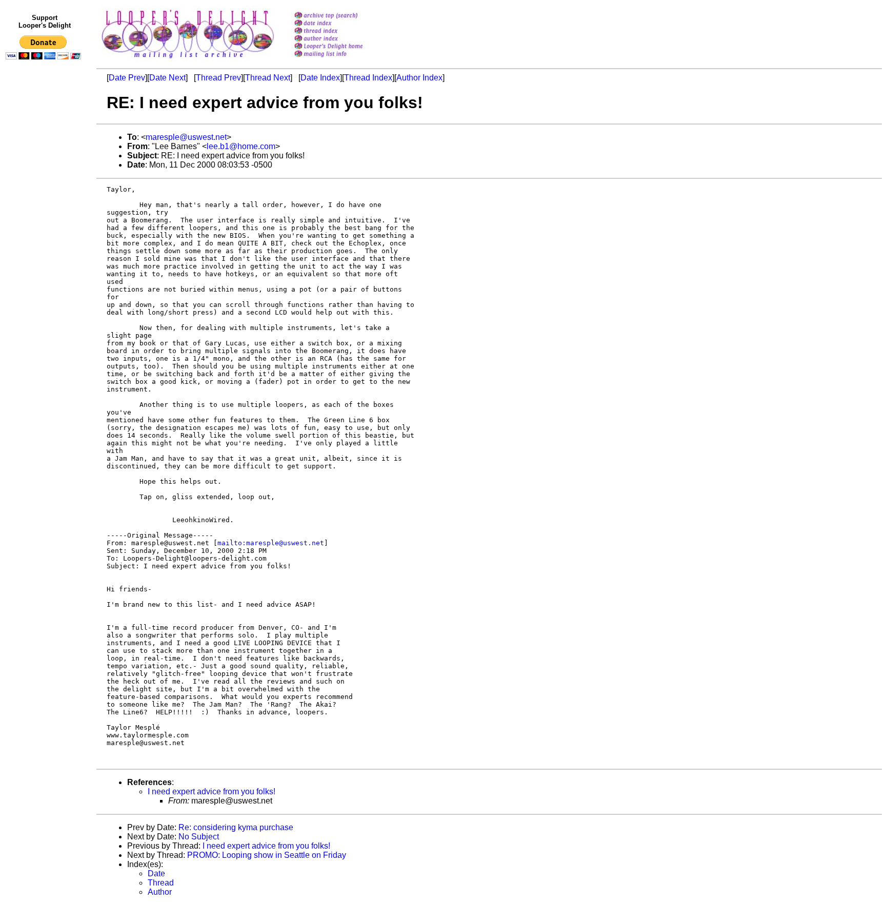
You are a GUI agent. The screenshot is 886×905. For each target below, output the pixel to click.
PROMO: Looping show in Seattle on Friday (266, 855)
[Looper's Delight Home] (341, 47)
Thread (161, 882)
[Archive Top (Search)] (341, 16)
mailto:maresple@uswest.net (270, 543)
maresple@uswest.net (186, 137)
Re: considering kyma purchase (235, 827)
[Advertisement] (45, 275)
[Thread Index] (341, 31)
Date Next (167, 77)
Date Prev (127, 77)
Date (156, 873)
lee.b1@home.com (241, 146)
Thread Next (267, 77)
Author (160, 892)
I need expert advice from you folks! (211, 791)
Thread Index (368, 77)
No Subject (198, 836)
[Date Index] (341, 23)
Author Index (419, 77)
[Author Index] (341, 39)
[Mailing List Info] (341, 59)
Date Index (320, 77)
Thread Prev (218, 77)
